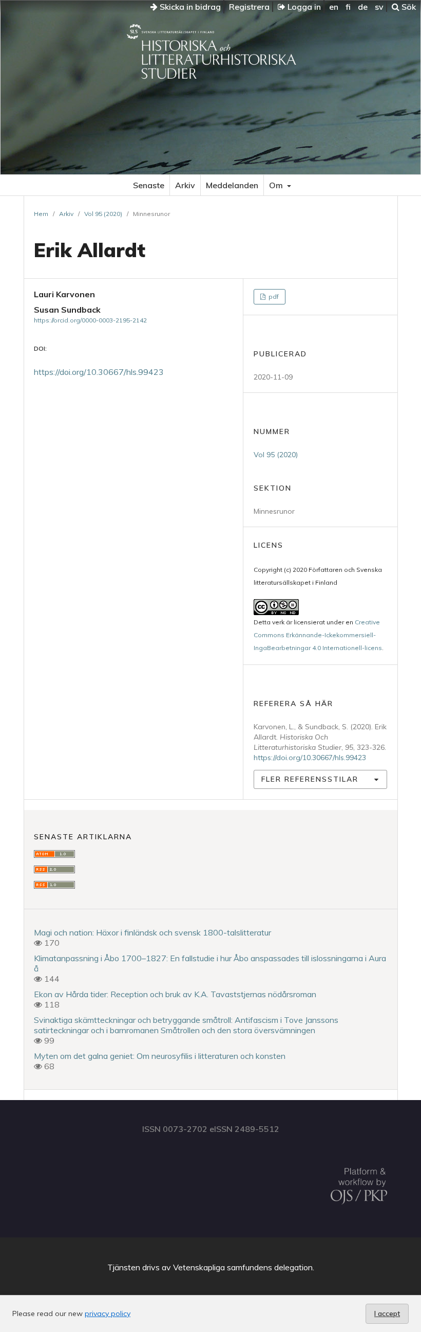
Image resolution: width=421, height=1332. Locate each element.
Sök (407, 7)
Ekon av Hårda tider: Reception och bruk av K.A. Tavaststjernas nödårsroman (175, 994)
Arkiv (185, 185)
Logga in (303, 7)
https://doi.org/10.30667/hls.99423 (99, 372)
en (333, 7)
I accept (387, 1313)
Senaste (148, 185)
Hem (41, 214)
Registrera (249, 7)
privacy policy (107, 1313)
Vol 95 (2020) (103, 214)
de (363, 7)
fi (348, 7)
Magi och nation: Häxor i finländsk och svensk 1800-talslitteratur (152, 932)
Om (277, 185)
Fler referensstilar (309, 779)
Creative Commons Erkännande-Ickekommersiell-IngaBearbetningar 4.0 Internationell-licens (318, 635)
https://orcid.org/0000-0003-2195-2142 (90, 320)
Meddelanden (232, 185)
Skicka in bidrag (189, 7)
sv (379, 7)
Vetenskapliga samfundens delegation (243, 1267)
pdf (273, 296)
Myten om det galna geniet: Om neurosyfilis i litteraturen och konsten (159, 1056)
